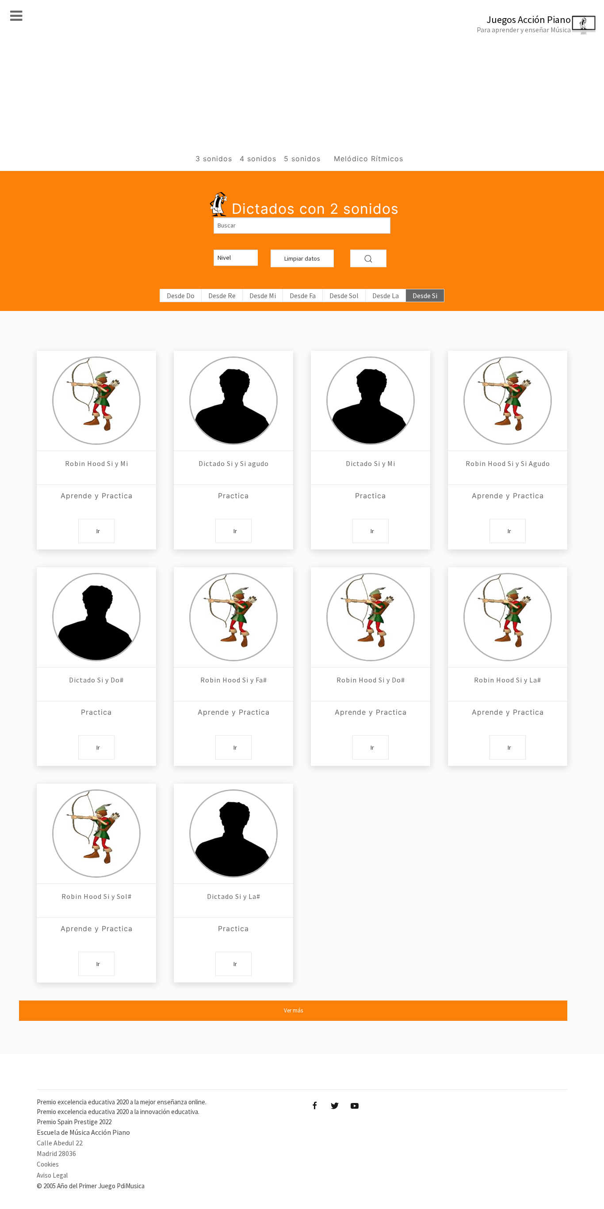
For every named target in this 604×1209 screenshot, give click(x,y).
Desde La (385, 295)
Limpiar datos (302, 258)
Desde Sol (344, 295)
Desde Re (222, 295)
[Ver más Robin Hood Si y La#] (507, 617)
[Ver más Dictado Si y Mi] (370, 400)
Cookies (48, 1164)
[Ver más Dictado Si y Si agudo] (233, 400)
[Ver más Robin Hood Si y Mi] (96, 400)
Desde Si (425, 295)
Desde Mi (262, 295)
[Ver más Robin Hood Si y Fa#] (233, 617)
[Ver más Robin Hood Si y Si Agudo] (507, 400)
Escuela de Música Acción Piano (83, 1132)
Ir (98, 530)
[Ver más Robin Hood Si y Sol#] (96, 833)
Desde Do (181, 295)
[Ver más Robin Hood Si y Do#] (370, 617)
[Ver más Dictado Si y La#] (233, 833)
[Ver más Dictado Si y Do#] (96, 617)
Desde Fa (303, 295)
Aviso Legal (52, 1175)
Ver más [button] (293, 1010)
